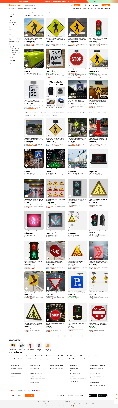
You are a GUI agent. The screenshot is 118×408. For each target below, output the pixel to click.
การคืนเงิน (72, 376)
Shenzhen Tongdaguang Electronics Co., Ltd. (98, 297)
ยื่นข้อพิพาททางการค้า (75, 373)
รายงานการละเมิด (74, 381)
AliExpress (39, 401)
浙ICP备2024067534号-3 (93, 405)
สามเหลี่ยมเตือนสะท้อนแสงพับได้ (57, 355)
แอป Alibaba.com (83, 395)
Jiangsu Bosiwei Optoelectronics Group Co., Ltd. (98, 44)
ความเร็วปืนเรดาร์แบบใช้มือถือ (58, 112)
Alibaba (25, 12)
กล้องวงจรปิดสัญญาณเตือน (32, 355)
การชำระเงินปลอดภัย (34, 368)
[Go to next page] (81, 336)
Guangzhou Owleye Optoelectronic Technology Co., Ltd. (55, 267)
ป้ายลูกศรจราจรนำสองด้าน (96, 355)
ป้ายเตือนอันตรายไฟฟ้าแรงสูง (71, 358)
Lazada (59, 401)
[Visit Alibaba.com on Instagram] (99, 385)
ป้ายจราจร (60, 358)
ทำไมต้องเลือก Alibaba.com (16, 368)
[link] (116, 395)
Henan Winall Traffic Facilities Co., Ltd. (76, 75)
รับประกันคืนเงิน (33, 370)
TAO (70, 401)
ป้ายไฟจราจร (51, 358)
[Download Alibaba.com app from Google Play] (102, 395)
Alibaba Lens (15, 395)
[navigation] (15, 174)
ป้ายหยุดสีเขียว (70, 355)
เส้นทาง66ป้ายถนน (35, 358)
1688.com (45, 401)
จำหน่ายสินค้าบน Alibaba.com (96, 368)
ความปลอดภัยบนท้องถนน (47, 12)
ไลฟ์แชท (72, 370)
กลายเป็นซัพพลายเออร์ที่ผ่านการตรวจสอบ (98, 377)
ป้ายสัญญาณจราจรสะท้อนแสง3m (87, 112)
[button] (72, 5)
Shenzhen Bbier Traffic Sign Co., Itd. (75, 106)
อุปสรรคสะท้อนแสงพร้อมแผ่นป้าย (32, 112)
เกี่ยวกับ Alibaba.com (15, 365)
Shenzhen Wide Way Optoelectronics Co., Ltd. (34, 174)
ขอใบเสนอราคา (53, 370)
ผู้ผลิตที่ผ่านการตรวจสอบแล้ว (56, 368)
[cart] (90, 5)
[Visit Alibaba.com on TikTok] (105, 385)
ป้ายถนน (43, 358)
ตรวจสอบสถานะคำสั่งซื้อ (95, 373)
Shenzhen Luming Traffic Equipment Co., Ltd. (33, 44)
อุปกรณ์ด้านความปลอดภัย (34, 12)
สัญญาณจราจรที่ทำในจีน (72, 112)
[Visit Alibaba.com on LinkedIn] (94, 385)
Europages (79, 401)
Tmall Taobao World (52, 401)
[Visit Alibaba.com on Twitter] (96, 385)
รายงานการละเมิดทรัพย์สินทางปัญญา (78, 378)
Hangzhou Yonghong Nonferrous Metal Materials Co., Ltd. (55, 75)
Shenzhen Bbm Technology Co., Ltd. (32, 330)
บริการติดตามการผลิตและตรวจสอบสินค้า (37, 379)
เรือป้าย (55, 115)
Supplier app (64, 395)
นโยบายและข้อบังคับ (34, 382)
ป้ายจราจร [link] (57, 12)
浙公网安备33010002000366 (81, 405)
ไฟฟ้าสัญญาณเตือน (44, 355)
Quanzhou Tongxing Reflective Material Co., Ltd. (55, 206)
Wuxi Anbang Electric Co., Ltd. (74, 205)
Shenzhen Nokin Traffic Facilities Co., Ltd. (33, 144)
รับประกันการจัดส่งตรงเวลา (36, 373)
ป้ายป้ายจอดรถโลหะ (45, 112)
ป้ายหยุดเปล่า (28, 115)
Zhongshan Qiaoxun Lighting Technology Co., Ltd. (34, 206)
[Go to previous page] (51, 336)
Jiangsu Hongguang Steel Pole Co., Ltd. (76, 174)
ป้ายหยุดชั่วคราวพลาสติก (101, 112)
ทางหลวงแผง (48, 115)
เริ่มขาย (92, 370)
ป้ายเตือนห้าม (13, 358)
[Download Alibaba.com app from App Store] (93, 395)
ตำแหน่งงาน (13, 376)
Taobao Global (65, 401)
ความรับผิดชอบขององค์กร (16, 373)
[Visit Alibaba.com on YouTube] (102, 385)
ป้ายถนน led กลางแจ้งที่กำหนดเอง (17, 355)
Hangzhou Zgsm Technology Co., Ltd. (97, 235)
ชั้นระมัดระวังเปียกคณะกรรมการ (82, 355)
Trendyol (73, 401)
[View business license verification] (71, 406)
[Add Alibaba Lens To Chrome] (29, 395)
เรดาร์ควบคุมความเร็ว (24, 358)
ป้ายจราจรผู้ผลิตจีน (38, 115)
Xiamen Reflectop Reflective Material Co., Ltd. (34, 74)
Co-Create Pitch (14, 370)
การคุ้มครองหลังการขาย (35, 376)
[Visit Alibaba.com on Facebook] (91, 385)
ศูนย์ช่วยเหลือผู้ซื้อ (74, 368)
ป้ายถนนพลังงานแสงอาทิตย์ (85, 358)
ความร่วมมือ (92, 379)
